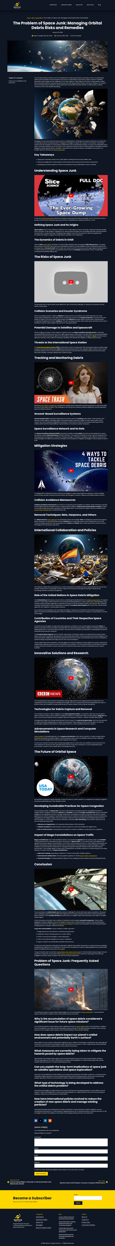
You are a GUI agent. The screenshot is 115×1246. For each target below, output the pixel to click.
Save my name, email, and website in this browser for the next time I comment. (60, 1170)
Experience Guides (66, 5)
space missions (81, 1026)
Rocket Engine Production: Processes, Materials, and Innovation (66, 1236)
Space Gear (90, 5)
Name (36, 1148)
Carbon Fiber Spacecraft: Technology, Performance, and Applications (68, 1229)
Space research (39, 736)
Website (37, 1162)
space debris (47, 244)
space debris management (48, 405)
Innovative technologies (64, 924)
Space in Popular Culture (43, 1228)
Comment (38, 1137)
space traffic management (42, 510)
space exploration (59, 150)
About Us (84, 1217)
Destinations (53, 5)
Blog (99, 5)
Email (36, 1155)
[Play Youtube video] (71, 195)
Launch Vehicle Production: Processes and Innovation (66, 1217)
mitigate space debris (93, 600)
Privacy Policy (86, 1222)
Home (29, 18)
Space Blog (38, 18)
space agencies (52, 520)
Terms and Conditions (88, 1225)
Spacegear (39, 1225)
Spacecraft (79, 5)
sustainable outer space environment (69, 952)
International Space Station (46, 347)
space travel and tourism (69, 954)
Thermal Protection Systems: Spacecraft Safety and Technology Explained (67, 1223)
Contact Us (85, 1220)
